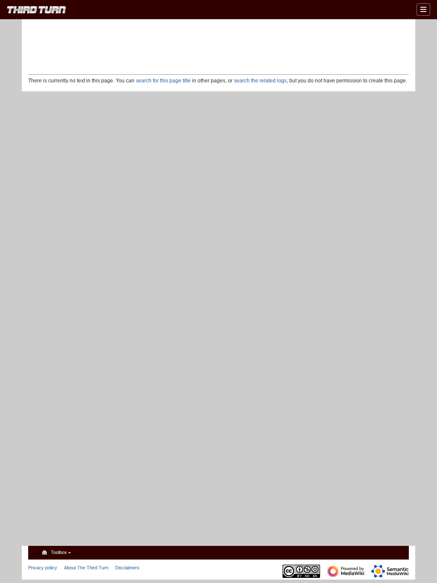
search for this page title (163, 81)
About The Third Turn (86, 567)
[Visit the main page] (36, 11)
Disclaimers (127, 567)
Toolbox (59, 552)
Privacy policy (42, 567)
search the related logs (260, 81)
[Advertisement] (218, 46)
